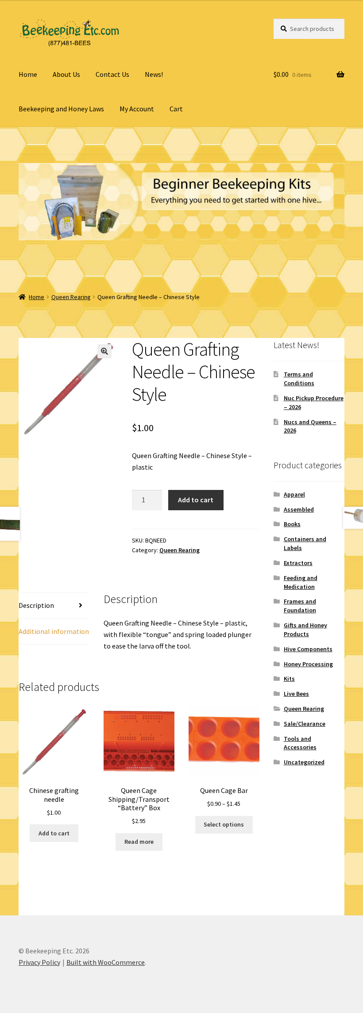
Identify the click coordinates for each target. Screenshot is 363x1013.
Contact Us (112, 74)
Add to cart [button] (54, 833)
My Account (137, 108)
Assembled (299, 509)
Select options (224, 824)
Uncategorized (304, 762)
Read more (139, 842)
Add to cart (195, 499)
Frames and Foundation (300, 605)
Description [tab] (36, 605)
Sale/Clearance (304, 724)
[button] (104, 351)
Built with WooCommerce (105, 962)
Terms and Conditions (299, 378)
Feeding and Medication (300, 582)
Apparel (294, 494)
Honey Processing (308, 664)
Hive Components (308, 649)
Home (28, 74)
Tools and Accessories (300, 743)
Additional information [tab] (54, 631)
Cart (176, 108)
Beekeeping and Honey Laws (61, 108)
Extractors (298, 563)
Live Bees (296, 694)
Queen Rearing (71, 297)
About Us (66, 74)
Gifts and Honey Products (305, 629)
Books (292, 524)
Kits (289, 679)
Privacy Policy (39, 962)
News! (154, 74)
